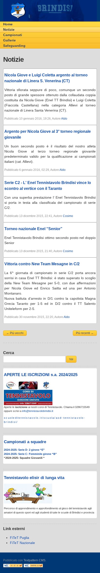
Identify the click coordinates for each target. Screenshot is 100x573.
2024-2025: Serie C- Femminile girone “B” (30, 453)
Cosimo (68, 216)
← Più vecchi (15, 333)
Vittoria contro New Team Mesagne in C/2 (42, 264)
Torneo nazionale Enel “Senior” (33, 229)
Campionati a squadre (25, 442)
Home (8, 24)
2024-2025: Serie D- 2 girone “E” (24, 449)
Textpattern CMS (34, 560)
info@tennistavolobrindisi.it (37, 410)
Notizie (9, 29)
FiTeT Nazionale (22, 543)
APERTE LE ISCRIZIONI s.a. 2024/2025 (40, 374)
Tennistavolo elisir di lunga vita (34, 477)
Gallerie (9, 40)
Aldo (64, 118)
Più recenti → (85, 333)
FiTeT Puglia (19, 538)
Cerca (8, 353)
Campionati (12, 35)
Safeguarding (14, 46)
